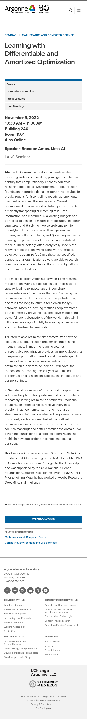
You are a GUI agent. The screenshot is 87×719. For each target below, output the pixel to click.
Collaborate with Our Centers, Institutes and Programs (59, 611)
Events (11, 84)
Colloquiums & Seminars (21, 91)
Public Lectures (16, 99)
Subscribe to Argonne (15, 613)
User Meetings (15, 106)
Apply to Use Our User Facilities (60, 605)
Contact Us (9, 631)
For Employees (43, 708)
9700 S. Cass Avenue (16, 573)
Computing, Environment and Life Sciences (30, 543)
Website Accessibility (14, 626)
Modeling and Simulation (26, 504)
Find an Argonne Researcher (18, 618)
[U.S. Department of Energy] (43, 686)
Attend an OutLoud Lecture (17, 609)
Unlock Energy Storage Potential (20, 648)
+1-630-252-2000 (14, 581)
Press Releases (52, 650)
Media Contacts (52, 654)
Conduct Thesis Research (57, 620)
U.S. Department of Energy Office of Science (43, 696)
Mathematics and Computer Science (48, 35)
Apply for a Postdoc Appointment (61, 625)
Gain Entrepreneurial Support (18, 657)
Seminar (11, 35)
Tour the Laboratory (14, 605)
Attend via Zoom (43, 519)
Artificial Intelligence (51, 504)
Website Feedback (13, 622)
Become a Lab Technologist (59, 616)
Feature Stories (52, 641)
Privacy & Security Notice (43, 704)
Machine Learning (72, 504)
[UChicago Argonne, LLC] (43, 672)
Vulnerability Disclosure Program (43, 700)
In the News (50, 646)
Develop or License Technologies (21, 652)
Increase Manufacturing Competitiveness (15, 643)
